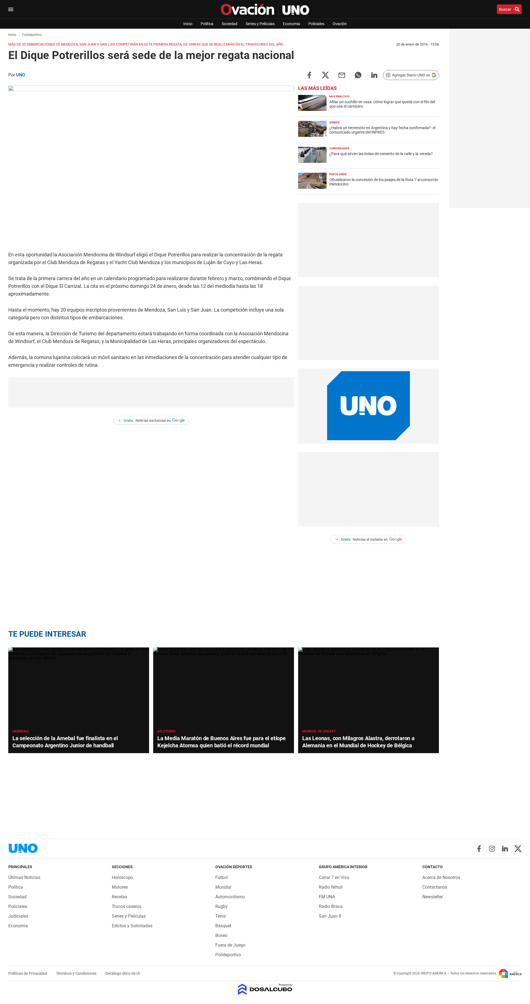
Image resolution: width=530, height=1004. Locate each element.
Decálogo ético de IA (122, 973)
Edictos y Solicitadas (132, 925)
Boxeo (221, 935)
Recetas (119, 896)
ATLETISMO (166, 731)
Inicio (187, 24)
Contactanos (434, 887)
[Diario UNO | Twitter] (518, 848)
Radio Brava (331, 906)
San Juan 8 (330, 916)
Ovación (340, 24)
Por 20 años (337, 174)
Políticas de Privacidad (28, 973)
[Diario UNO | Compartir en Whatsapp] (358, 74)
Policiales (316, 24)
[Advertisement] (151, 392)
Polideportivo (228, 954)
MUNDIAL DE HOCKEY (319, 731)
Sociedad (229, 24)
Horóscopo (122, 877)
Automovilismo (230, 896)
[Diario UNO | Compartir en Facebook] (309, 74)
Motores (120, 887)
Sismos (334, 122)
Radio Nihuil (331, 887)
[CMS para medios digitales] (265, 990)
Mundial (223, 887)
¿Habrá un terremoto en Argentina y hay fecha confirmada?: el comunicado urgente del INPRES (382, 130)
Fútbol (221, 877)
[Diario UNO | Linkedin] (505, 848)
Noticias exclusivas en (145, 420)
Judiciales (18, 916)
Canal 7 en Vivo (334, 877)
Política (207, 24)
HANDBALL (21, 731)
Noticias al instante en (362, 539)
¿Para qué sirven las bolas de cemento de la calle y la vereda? (381, 154)
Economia (291, 24)
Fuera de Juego (230, 945)
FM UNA (327, 896)
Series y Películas (260, 24)
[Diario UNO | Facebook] (479, 848)
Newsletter (432, 896)
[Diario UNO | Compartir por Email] (341, 74)
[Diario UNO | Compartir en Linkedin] (374, 74)
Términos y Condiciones (76, 973)
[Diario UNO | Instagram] (492, 848)
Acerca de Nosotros (441, 877)
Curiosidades (339, 148)
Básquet (223, 925)
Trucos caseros (126, 906)
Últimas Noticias (24, 877)
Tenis (220, 916)
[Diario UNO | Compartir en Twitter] (325, 74)
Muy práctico (339, 96)
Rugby (221, 906)
